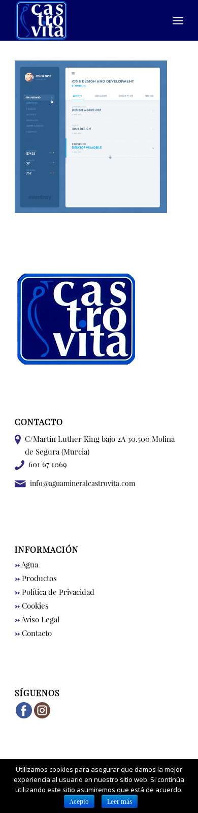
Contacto (33, 633)
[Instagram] (42, 716)
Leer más (119, 801)
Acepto (79, 801)
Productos (36, 578)
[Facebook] (24, 716)
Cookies (32, 605)
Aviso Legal (37, 619)
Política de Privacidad (54, 592)
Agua (26, 564)
